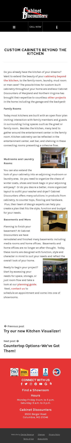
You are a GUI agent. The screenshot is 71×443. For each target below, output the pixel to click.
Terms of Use (28, 439)
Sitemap (41, 435)
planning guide (26, 284)
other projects (57, 97)
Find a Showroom (35, 390)
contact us (18, 288)
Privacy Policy (54, 435)
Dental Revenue (27, 435)
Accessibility (43, 439)
